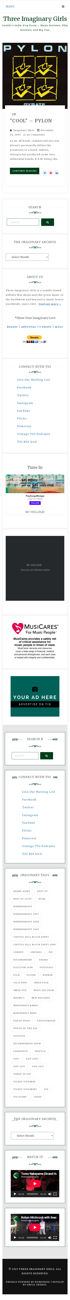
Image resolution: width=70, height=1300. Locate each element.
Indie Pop (20, 990)
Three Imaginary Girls (35, 19)
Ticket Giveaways (25, 1089)
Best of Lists (22, 899)
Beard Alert (21, 891)
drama (43, 960)
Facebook (24, 387)
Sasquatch (20, 1051)
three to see (22, 1074)
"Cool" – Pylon (31, 121)
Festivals (46, 967)
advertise (28, 326)
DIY (51, 952)
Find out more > (50, 304)
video (38, 1097)
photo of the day (25, 1028)
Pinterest (24, 426)
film (16, 975)
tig (46, 1089)
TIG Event (20, 1097)
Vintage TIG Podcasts (33, 434)
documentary (22, 960)
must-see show (44, 990)
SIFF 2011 (19, 1066)
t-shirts (46, 326)
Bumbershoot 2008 (26, 921)
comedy (18, 952)
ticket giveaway (24, 1081)
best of (42, 891)
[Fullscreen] (55, 1194)
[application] (35, 1183)
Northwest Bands (25, 1005)
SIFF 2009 (32, 1059)
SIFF (16, 1059)
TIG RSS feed (27, 441)
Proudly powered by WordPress (28, 1282)
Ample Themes (36, 1284)
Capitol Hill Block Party (31, 937)
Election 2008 (23, 967)
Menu (10, 6)
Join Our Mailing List (33, 379)
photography (46, 1020)
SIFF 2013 (38, 1066)
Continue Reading (25, 171)
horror (48, 975)
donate (12, 326)
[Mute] (49, 1194)
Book (42, 899)
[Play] (15, 1194)
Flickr (22, 418)
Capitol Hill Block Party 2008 (34, 944)
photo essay (21, 1020)
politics (19, 1036)
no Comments (35, 134)
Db (14, 114)
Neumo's (19, 998)
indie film (41, 982)
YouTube (23, 410)
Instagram (25, 403)
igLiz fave (20, 982)
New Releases (41, 998)
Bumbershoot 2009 (26, 929)
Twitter (23, 395)
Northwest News (25, 1013)
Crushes (36, 952)
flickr (31, 975)
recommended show (27, 1043)
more (59, 326)
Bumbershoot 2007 (26, 914)
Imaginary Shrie (24, 130)
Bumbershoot (22, 906)
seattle (40, 1051)
